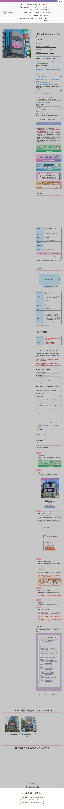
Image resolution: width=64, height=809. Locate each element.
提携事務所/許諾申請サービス (28, 18)
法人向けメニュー (44, 18)
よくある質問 (45, 21)
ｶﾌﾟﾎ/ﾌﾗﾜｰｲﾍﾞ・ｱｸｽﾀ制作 (42, 7)
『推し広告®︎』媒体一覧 (26, 7)
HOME (23, 4)
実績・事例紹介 (44, 15)
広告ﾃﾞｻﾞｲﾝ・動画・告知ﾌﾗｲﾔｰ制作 (39, 10)
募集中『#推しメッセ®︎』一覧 (32, 12)
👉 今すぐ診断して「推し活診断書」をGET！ (32, 802)
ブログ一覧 (46, 12)
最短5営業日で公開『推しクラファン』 (38, 4)
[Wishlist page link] (51, 12)
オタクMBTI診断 (33, 15)
